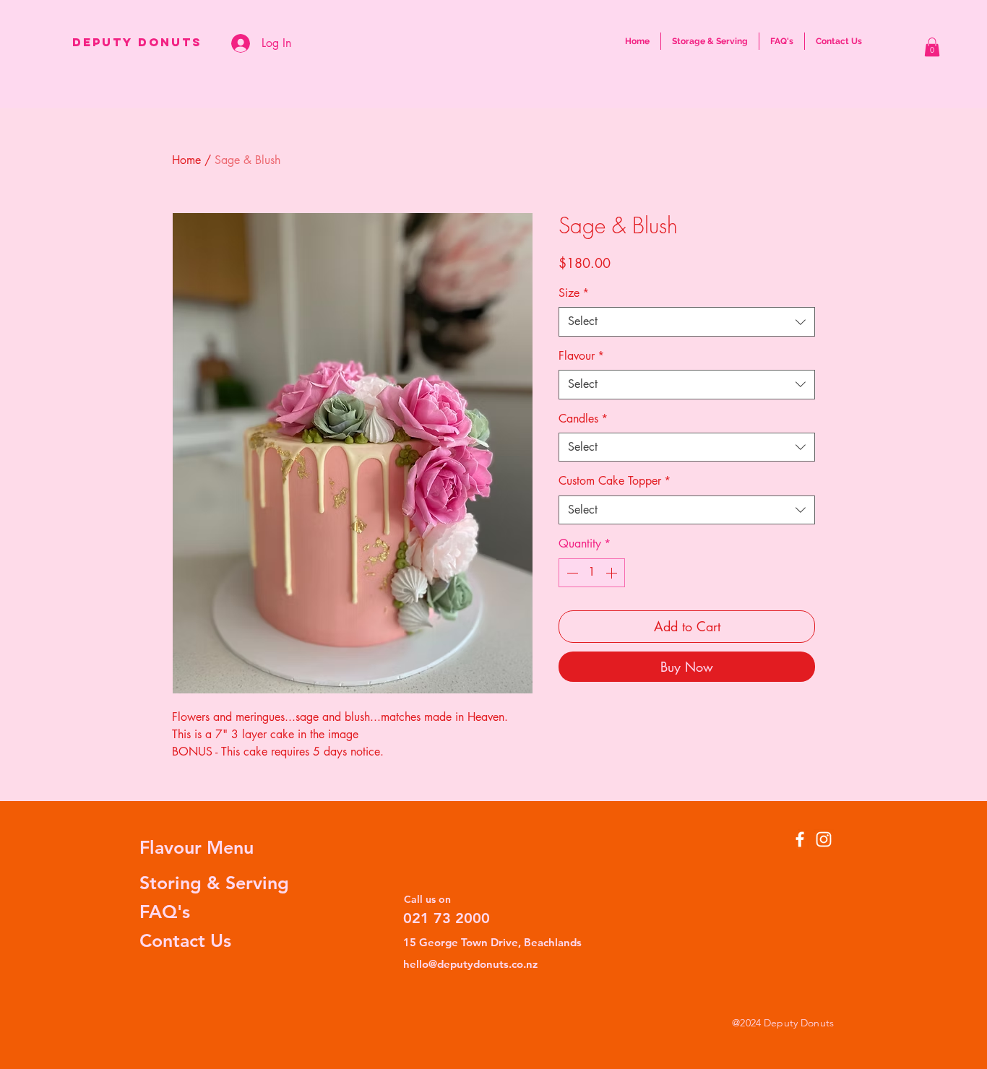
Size (574, 292)
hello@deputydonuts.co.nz (470, 964)
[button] (932, 47)
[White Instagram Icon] (824, 839)
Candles (583, 418)
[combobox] (687, 321)
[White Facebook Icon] (800, 839)
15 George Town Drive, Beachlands (492, 942)
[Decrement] (571, 573)
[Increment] (613, 573)
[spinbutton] (592, 573)
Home (186, 160)
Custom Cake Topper (615, 480)
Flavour (581, 355)
